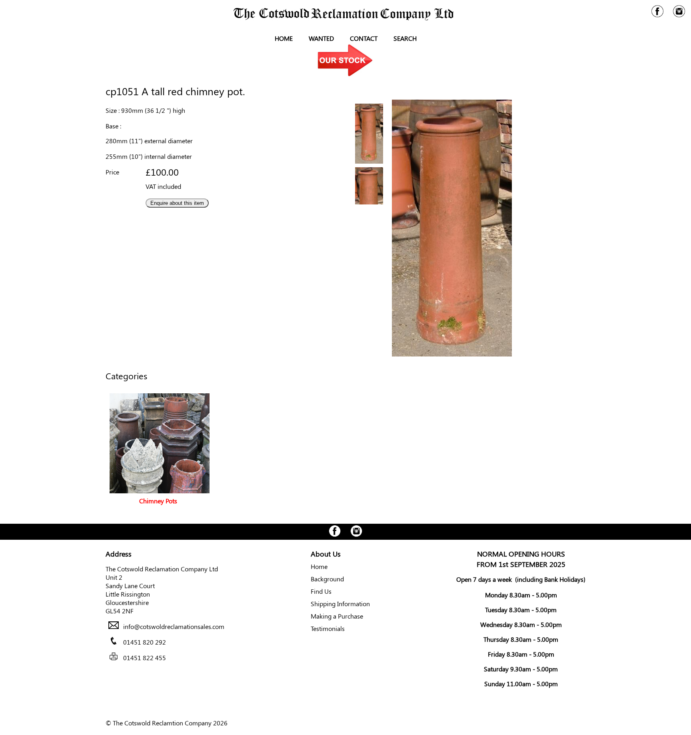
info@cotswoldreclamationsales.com (173, 626)
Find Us (321, 591)
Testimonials (328, 628)
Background (327, 579)
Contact (363, 38)
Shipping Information (340, 603)
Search (405, 38)
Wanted (321, 38)
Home (284, 38)
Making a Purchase (337, 616)
